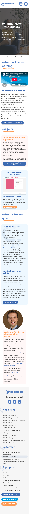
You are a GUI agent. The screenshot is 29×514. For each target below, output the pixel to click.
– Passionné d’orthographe (11, 430)
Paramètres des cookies (10, 488)
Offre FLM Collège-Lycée (10, 423)
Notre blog (6, 475)
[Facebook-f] (9, 402)
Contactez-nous (8, 478)
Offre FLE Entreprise (9, 435)
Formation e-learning (9, 457)
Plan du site (6, 483)
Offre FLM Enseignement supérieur (14, 420)
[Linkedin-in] (19, 402)
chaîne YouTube (18, 353)
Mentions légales (8, 485)
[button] (21, 4)
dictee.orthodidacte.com (11, 248)
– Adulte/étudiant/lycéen (11, 428)
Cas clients (6, 473)
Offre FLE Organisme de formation (14, 440)
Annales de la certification (11, 459)
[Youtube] (14, 402)
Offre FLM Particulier (9, 425)
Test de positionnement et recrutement (11, 453)
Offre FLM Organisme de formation (14, 418)
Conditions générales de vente (12, 490)
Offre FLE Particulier (9, 443)
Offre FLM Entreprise (9, 415)
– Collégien (6, 433)
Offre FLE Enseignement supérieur (13, 438)
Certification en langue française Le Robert (14, 462)
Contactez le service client (11, 480)
